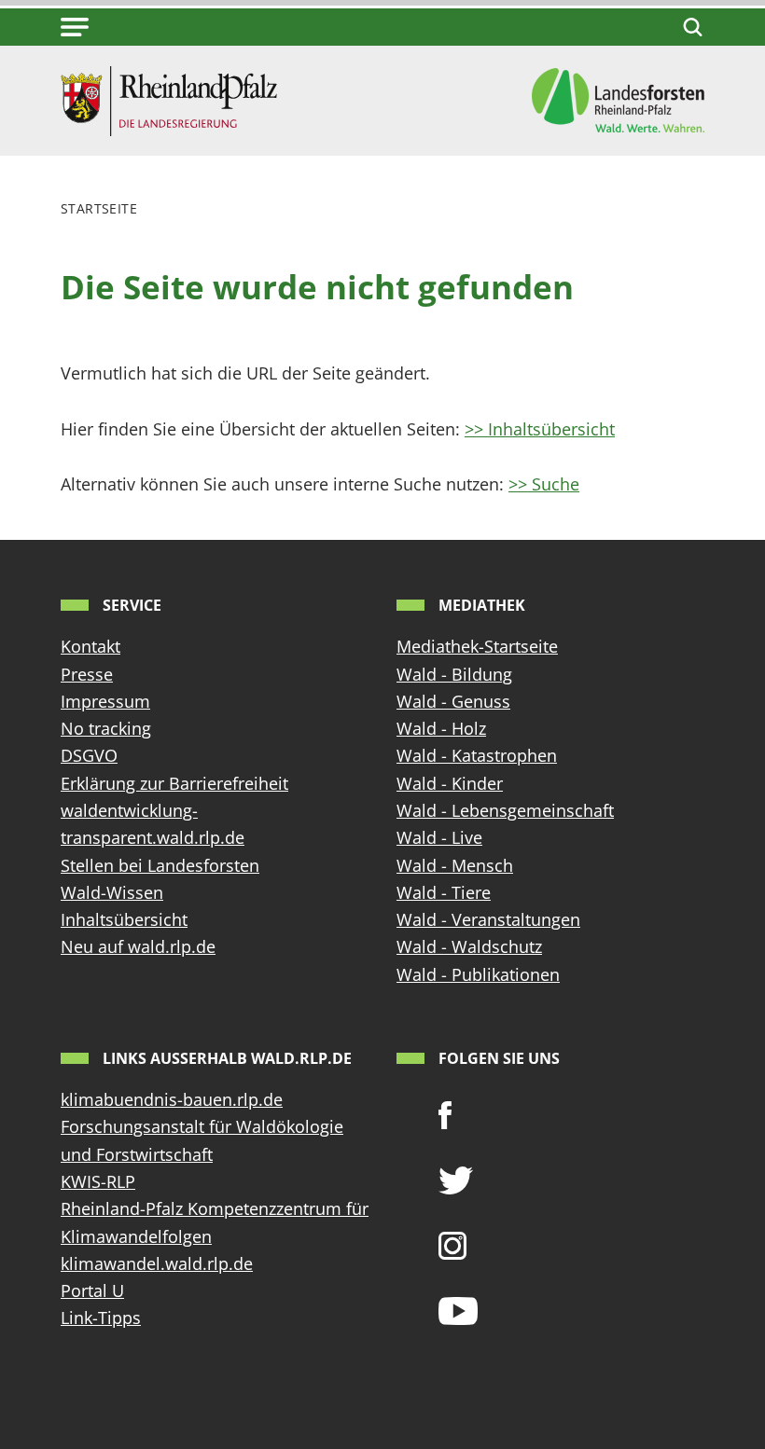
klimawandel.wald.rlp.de (157, 1263)
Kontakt (90, 646)
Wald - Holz (441, 728)
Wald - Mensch (454, 865)
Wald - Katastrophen (476, 755)
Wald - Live (439, 837)
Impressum (105, 701)
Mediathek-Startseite (477, 646)
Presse (87, 674)
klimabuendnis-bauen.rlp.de (172, 1099)
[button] (75, 27)
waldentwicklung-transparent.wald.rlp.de (152, 824)
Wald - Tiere (443, 892)
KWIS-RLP (98, 1181)
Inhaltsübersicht (124, 919)
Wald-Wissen (112, 892)
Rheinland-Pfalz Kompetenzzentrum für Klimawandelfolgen (215, 1222)
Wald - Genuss (453, 701)
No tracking (106, 728)
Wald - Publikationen (478, 974)
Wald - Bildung (454, 674)
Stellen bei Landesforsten (160, 865)
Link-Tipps (101, 1317)
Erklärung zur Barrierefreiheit (174, 783)
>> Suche (543, 484)
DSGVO (89, 755)
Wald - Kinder (449, 783)
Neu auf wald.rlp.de (138, 946)
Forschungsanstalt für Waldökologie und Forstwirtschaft (202, 1140)
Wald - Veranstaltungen (488, 919)
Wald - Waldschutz (469, 946)
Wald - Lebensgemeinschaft (505, 810)
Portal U (92, 1290)
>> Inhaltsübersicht (540, 429)
